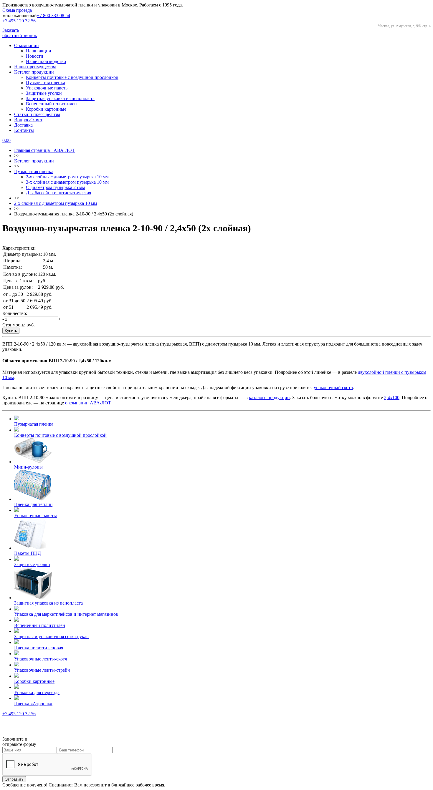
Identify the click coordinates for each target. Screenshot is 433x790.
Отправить (14, 779)
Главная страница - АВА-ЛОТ (44, 150)
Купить (11, 330)
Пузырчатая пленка (45, 82)
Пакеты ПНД (27, 553)
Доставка (23, 124)
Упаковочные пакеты (47, 87)
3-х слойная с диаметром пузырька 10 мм (67, 182)
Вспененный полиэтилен (51, 103)
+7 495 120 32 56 (19, 20)
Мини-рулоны (28, 466)
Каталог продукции (34, 71)
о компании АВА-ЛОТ (87, 402)
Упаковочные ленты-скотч (40, 658)
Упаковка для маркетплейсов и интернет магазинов (66, 614)
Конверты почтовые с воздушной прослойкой (72, 77)
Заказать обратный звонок (19, 33)
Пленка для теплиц (33, 504)
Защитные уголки (44, 93)
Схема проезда (17, 10)
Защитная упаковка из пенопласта (60, 98)
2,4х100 (391, 397)
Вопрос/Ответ (28, 119)
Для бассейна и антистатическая (58, 192)
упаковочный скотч (333, 387)
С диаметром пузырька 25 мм (55, 187)
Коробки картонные (46, 109)
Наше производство (46, 61)
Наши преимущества (35, 66)
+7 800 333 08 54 (53, 15)
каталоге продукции (269, 397)
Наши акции (38, 50)
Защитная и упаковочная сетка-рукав (51, 636)
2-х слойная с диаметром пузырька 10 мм (67, 176)
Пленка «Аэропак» (33, 703)
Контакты (24, 130)
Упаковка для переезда (37, 692)
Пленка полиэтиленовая (38, 647)
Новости (34, 56)
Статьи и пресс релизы (37, 114)
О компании (26, 45)
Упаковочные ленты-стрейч (42, 670)
